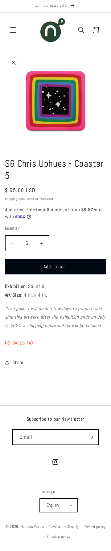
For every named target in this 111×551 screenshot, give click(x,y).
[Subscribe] (91, 437)
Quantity (12, 228)
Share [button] (17, 362)
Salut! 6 (36, 286)
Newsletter (72, 419)
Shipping (11, 199)
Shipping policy (58, 536)
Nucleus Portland (34, 527)
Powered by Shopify (63, 527)
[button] (13, 30)
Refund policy (95, 527)
